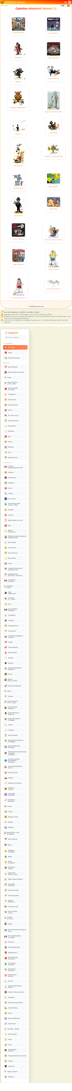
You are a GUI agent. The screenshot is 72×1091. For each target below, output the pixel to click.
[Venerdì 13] (18, 127)
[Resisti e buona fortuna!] (53, 283)
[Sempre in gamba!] (53, 259)
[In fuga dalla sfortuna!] (18, 25)
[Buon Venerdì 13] (53, 25)
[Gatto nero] (18, 73)
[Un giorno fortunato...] (53, 72)
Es (71, 6)
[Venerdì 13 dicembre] (18, 231)
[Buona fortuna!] (18, 206)
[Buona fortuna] (53, 203)
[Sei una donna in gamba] (18, 287)
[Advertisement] (36, 1087)
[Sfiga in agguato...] (53, 180)
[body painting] (53, 126)
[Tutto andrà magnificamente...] (18, 99)
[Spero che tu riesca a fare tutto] (53, 231)
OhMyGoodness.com (37, 306)
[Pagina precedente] (2, 5)
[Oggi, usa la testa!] (53, 50)
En (66, 6)
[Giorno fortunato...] (18, 181)
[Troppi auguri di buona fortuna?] (53, 101)
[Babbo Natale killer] (18, 256)
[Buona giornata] (18, 154)
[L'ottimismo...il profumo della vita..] (53, 149)
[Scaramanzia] (18, 49)
